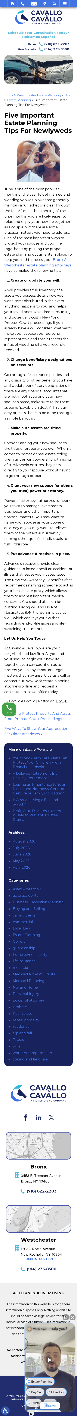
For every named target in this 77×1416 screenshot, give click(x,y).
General (20, 941)
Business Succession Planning (38, 902)
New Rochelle (43, 49)
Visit (44, 3)
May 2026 (21, 861)
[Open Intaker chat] (31, 1414)
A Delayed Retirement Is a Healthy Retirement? (35, 775)
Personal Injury (26, 994)
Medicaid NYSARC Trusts (34, 974)
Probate (20, 1007)
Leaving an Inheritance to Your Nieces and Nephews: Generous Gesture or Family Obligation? (40, 789)
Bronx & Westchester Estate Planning (32, 95)
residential (22, 1027)
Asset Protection (27, 889)
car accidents (24, 915)
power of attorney (28, 1000)
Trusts (18, 1040)
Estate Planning (19, 100)
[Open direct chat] (66, 1317)
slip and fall (22, 1033)
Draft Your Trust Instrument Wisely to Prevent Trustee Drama (37, 815)
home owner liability (30, 955)
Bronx (48, 44)
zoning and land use (30, 1059)
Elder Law (21, 928)
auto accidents (25, 896)
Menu (65, 3)
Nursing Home (25, 987)
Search (54, 3)
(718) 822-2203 (41, 1191)
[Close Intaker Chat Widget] (73, 1317)
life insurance (24, 961)
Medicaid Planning (28, 981)
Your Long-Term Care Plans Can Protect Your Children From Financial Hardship (40, 762)
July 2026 (21, 848)
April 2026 (21, 867)
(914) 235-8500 (41, 1269)
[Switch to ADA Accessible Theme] (5, 1410)
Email (34, 3)
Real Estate (22, 1014)
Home (12, 3)
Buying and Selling (29, 909)
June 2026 (22, 854)
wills (16, 1046)
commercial (23, 922)
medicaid (20, 968)
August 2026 (24, 841)
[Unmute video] (50, 1360)
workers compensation (32, 1053)
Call (23, 3)
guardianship (24, 948)
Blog (67, 95)
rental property (26, 1020)
